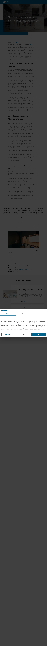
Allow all (38, 334)
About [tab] (39, 313)
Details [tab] (23, 313)
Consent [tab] (8, 313)
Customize (23, 334)
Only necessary (8, 334)
